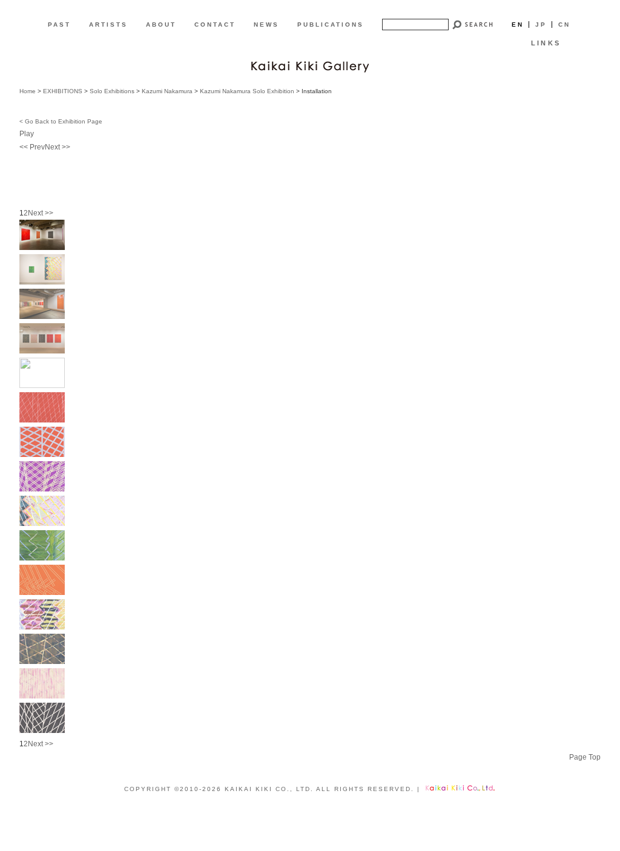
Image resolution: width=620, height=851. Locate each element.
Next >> (57, 147)
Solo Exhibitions (112, 91)
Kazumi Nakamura (167, 91)
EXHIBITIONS (62, 91)
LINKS (546, 43)
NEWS (266, 24)
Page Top (585, 757)
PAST (59, 24)
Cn (564, 24)
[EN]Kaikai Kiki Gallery (310, 65)
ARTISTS (108, 24)
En (518, 24)
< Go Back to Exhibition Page (60, 121)
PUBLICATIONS (330, 24)
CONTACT (215, 24)
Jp (541, 24)
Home (27, 91)
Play (26, 134)
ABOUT (161, 24)
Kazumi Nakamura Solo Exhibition (247, 91)
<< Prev (32, 147)
